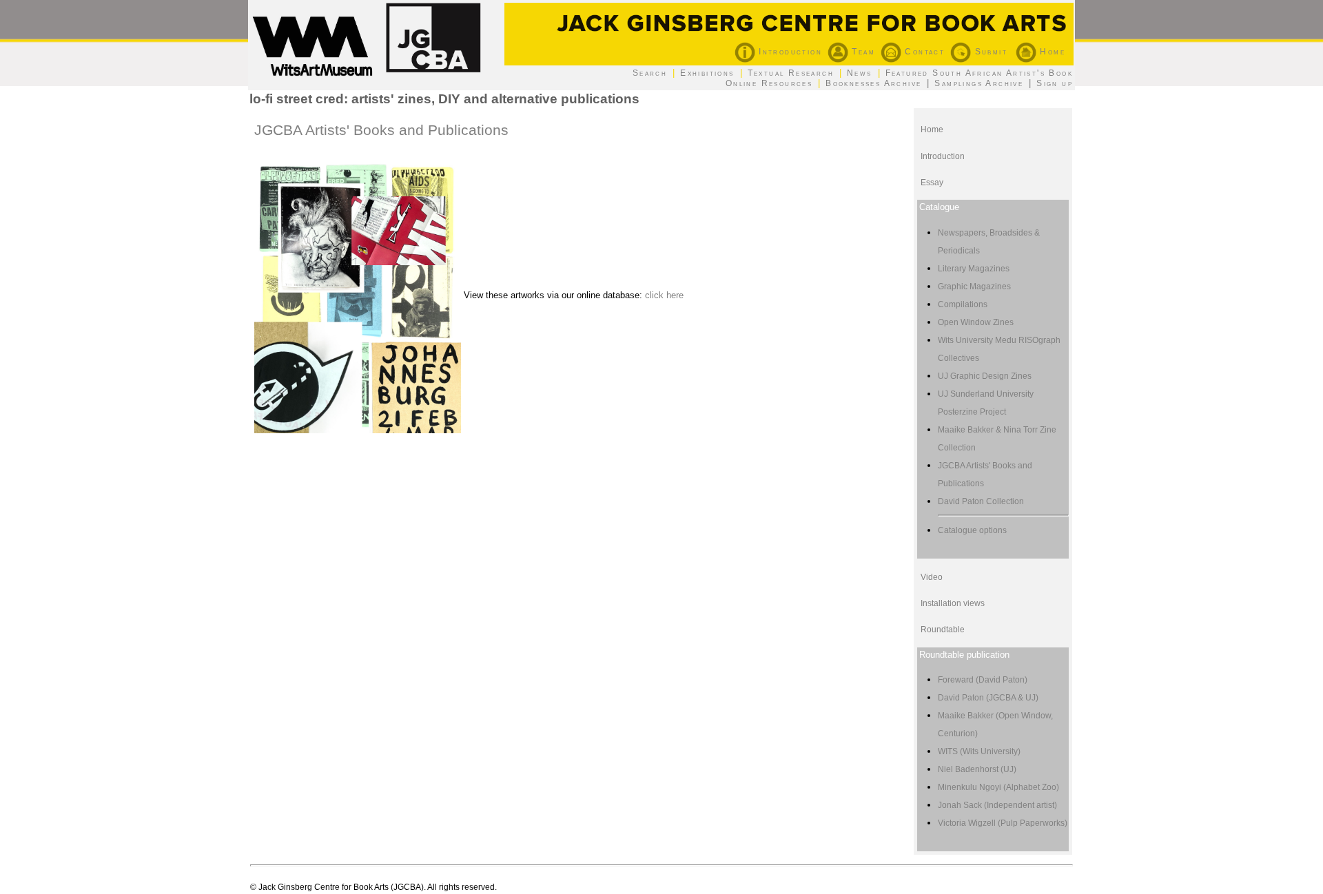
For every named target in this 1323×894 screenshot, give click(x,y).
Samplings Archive (978, 83)
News (859, 73)
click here (664, 295)
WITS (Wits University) (979, 751)
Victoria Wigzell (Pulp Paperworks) (1002, 823)
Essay (932, 182)
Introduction (788, 51)
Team (861, 51)
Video (932, 577)
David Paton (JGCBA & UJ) (988, 698)
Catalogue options (972, 530)
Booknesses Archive (873, 83)
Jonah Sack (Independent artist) (997, 805)
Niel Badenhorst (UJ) (977, 769)
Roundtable (943, 629)
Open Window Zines (976, 322)
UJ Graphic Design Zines (985, 376)
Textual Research (791, 73)
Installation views (953, 603)
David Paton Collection (981, 501)
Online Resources (769, 83)
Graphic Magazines (974, 286)
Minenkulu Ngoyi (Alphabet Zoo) (998, 787)
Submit (989, 51)
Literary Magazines (973, 268)
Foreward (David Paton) (982, 680)
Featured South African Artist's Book (979, 73)
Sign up (1054, 83)
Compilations (962, 304)
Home (1050, 51)
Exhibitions (707, 73)
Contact (923, 51)
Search (650, 73)
